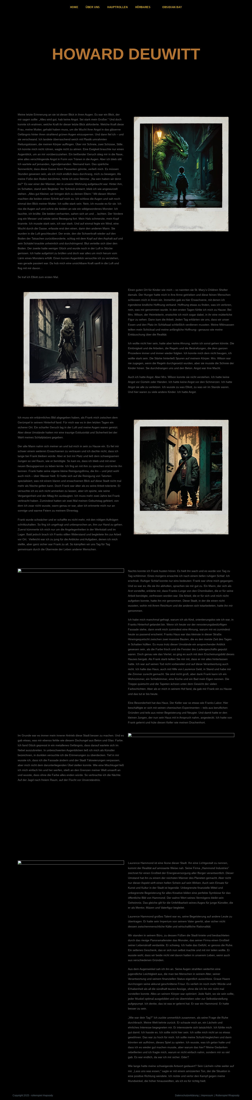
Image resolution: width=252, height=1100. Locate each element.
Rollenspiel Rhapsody (227, 1095)
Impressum (207, 1095)
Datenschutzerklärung (187, 1095)
